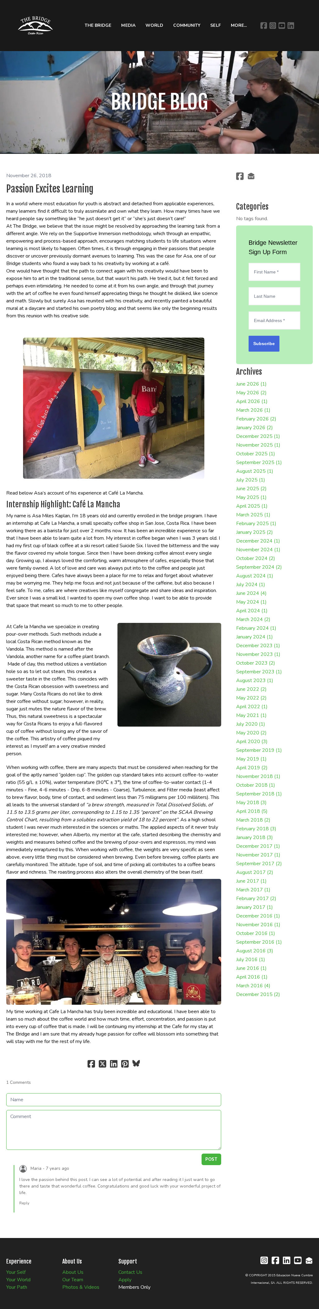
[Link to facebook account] (263, 25)
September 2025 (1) (259, 462)
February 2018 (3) (256, 828)
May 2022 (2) (251, 698)
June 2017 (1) (251, 881)
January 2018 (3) (254, 837)
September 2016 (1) (259, 942)
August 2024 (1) (254, 575)
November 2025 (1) (258, 445)
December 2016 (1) (258, 916)
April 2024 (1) (252, 610)
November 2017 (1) (258, 854)
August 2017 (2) (254, 872)
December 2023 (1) (258, 645)
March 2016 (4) (253, 985)
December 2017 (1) (258, 846)
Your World (18, 1279)
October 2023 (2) (255, 663)
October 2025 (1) (255, 453)
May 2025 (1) (251, 497)
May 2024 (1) (251, 602)
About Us (72, 1272)
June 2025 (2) (251, 488)
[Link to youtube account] (282, 25)
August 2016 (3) (254, 950)
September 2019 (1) (259, 750)
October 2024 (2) (255, 558)
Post (211, 1159)
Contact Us (130, 1272)
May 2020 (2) (251, 732)
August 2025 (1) (254, 471)
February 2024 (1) (256, 628)
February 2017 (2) (256, 898)
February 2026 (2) (256, 418)
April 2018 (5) (252, 811)
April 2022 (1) (252, 706)
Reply (24, 1203)
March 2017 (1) (253, 889)
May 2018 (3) (251, 802)
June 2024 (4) (251, 593)
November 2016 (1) (258, 924)
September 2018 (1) (259, 793)
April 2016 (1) (252, 977)
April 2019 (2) (252, 767)
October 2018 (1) (255, 785)
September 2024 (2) (259, 567)
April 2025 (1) (252, 506)
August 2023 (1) (254, 680)
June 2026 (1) (251, 384)
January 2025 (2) (254, 532)
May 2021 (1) (251, 715)
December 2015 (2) (258, 994)
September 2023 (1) (259, 671)
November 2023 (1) (258, 654)
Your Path (16, 1287)
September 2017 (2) (259, 863)
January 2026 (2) (254, 427)
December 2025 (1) (258, 436)
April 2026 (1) (252, 401)
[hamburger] (63, 11)
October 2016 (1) (255, 933)
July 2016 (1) (250, 959)
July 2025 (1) (250, 480)
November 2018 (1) (258, 776)
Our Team (72, 1279)
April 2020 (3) (252, 741)
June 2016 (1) (251, 968)
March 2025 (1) (253, 514)
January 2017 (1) (254, 907)
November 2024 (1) (258, 549)
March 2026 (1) (253, 410)
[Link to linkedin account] (291, 25)
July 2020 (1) (250, 724)
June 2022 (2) (251, 689)
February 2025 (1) (256, 523)
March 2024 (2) (253, 619)
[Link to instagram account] (272, 25)
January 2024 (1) (254, 636)
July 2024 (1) (250, 584)
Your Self (16, 1272)
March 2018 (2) (253, 820)
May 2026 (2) (251, 392)
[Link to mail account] (251, 176)
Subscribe (264, 343)
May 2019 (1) (251, 759)
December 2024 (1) (258, 541)
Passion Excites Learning (49, 189)
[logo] (35, 25)
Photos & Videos (80, 1287)
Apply (124, 1279)
